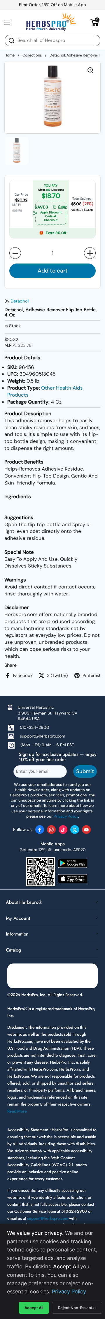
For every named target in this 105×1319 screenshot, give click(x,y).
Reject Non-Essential (77, 1307)
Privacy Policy (69, 1291)
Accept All (33, 1307)
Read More (17, 1111)
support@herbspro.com (42, 736)
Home (9, 55)
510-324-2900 (34, 727)
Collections (32, 55)
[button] (95, 22)
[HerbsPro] (51, 22)
